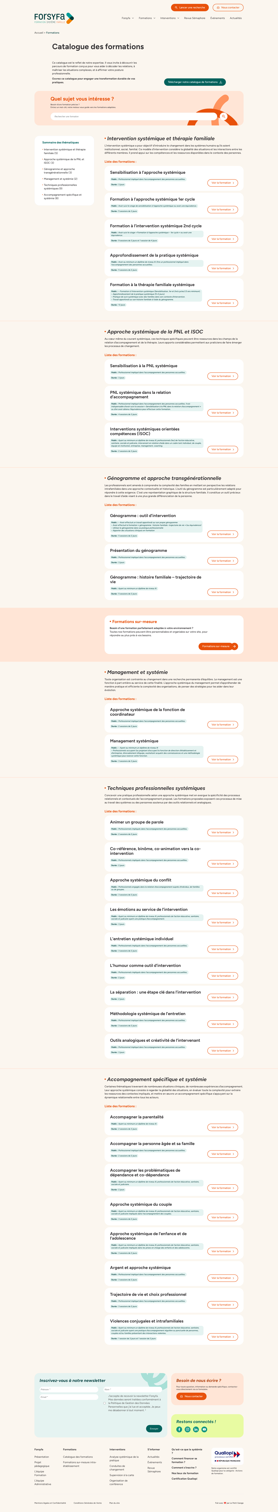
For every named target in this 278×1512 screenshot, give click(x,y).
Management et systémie (60, 178)
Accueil (38, 32)
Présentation (41, 1456)
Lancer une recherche (192, 7)
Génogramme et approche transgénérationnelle (59, 171)
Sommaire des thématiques (60, 142)
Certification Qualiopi (184, 1478)
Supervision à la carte (122, 1475)
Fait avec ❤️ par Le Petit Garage (229, 1503)
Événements (217, 18)
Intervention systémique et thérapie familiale (65, 151)
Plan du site (114, 1503)
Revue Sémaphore (194, 18)
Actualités (236, 18)
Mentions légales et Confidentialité (50, 1503)
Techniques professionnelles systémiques (60, 186)
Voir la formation (221, 182)
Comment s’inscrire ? (184, 1467)
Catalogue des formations (78, 1456)
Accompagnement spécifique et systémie (63, 196)
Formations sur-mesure (215, 646)
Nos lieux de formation (185, 1473)
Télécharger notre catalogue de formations (193, 82)
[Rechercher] (223, 116)
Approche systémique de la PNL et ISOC (64, 161)
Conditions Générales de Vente (88, 1503)
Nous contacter (230, 7)
